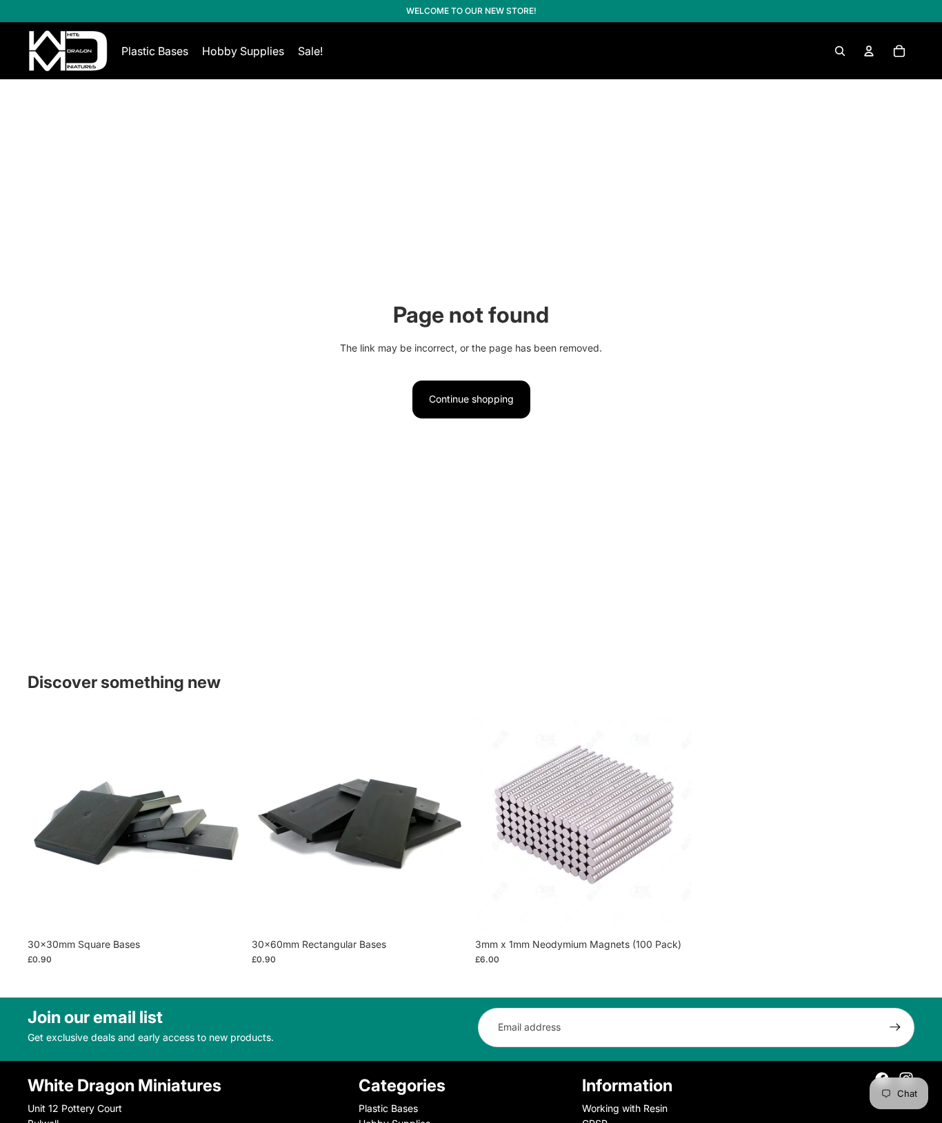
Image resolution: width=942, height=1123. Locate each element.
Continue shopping (471, 399)
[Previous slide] (48, 823)
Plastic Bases (388, 1108)
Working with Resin (625, 1108)
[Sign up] (895, 1027)
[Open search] (840, 51)
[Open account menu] (869, 51)
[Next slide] (222, 823)
